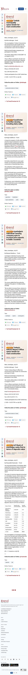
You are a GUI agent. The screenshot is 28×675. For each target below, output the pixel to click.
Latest (2, 619)
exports (14, 315)
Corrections (3, 634)
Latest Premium (4, 621)
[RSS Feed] (19, 659)
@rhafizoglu (23, 82)
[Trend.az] (5, 9)
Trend (16, 146)
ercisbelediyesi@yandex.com (15, 66)
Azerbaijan (8, 315)
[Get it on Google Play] (14, 665)
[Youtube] (11, 659)
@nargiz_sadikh (9, 191)
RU (16, 672)
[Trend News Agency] (4, 601)
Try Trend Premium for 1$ (13, 101)
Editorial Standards (5, 632)
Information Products (5, 641)
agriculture (8, 197)
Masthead (3, 628)
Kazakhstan (15, 197)
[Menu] (25, 9)
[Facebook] (5, 659)
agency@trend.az (4, 613)
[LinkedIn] (16, 659)
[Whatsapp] (2, 659)
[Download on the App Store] (5, 665)
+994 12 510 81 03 (4, 611)
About (2, 626)
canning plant (21, 315)
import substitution (9, 199)
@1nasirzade (23, 556)
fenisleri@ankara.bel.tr (14, 391)
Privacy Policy (4, 648)
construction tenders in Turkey (12, 88)
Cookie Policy (3, 652)
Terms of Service (4, 646)
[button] (2, 14)
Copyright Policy (4, 650)
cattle (17, 199)
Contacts (3, 630)
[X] (8, 659)
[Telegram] (14, 659)
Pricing (2, 639)
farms (22, 199)
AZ (14, 672)
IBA (12, 562)
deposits (7, 562)
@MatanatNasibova (10, 310)
